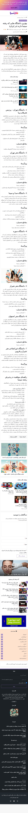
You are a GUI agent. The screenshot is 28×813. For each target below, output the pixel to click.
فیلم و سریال (13, 436)
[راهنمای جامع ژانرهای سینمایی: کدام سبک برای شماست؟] (23, 95)
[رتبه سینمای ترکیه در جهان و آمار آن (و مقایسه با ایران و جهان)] (23, 597)
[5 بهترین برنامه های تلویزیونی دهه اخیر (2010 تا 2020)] (21, 499)
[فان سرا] (14, 13)
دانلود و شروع (14, 7)
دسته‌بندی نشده (23, 658)
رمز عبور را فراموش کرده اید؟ (7, 679)
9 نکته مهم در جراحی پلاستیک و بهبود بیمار (17, 574)
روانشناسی (23, 636)
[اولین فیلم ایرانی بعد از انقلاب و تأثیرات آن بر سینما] (23, 82)
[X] (16, 701)
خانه (25, 17)
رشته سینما (22, 436)
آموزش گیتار (13, 664)
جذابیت (24, 655)
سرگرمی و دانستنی (22, 646)
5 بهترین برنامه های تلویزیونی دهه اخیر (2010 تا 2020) (21, 506)
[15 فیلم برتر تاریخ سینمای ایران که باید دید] (23, 89)
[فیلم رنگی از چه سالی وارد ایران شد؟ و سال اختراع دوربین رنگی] (23, 584)
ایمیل (25, 544)
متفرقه (24, 634)
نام (26, 538)
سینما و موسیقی (20, 17)
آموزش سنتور (24, 664)
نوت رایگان (8, 664)
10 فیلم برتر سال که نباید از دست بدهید (9, 101)
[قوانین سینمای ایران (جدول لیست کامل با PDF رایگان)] (23, 604)
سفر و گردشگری (22, 639)
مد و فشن (24, 651)
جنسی (24, 644)
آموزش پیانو (18, 664)
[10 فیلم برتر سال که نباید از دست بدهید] (23, 102)
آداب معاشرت (23, 641)
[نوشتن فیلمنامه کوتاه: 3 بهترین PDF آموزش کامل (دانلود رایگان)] (23, 591)
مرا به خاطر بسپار (22, 682)
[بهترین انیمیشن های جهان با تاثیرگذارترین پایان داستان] (21, 485)
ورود (14, 686)
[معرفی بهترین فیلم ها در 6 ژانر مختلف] (7, 485)
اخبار (25, 653)
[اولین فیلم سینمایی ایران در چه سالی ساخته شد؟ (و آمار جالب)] (23, 610)
